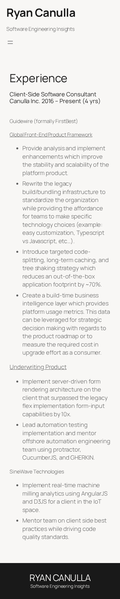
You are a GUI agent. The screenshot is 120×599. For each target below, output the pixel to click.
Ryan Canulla (40, 12)
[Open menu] (10, 42)
